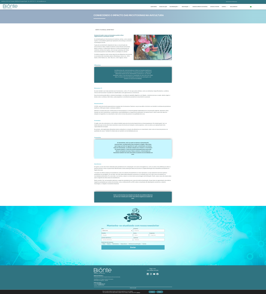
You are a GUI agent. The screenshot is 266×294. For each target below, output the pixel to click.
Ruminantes (116, 243)
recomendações (174, 6)
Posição (103, 233)
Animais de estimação (135, 243)
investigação (185, 6)
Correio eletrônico (106, 237)
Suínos (109, 243)
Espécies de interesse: (107, 242)
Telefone (135, 237)
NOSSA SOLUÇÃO (163, 6)
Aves (104, 243)
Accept (152, 291)
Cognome (152, 233)
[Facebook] (157, 274)
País (102, 228)
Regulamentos (233, 6)
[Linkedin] (147, 274)
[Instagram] (150, 274)
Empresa (135, 228)
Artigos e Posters (214, 6)
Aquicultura (124, 243)
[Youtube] (154, 274)
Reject (159, 291)
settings (138, 292)
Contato (224, 6)
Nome (135, 233)
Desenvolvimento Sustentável (200, 6)
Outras (144, 243)
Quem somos (154, 6)
